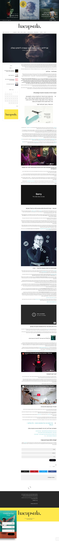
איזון (45, 32)
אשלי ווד (55, 181)
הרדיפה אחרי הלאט (11, 75)
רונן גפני (40, 210)
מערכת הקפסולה (51, 477)
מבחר (46, 337)
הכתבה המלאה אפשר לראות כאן (50, 297)
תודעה (41, 32)
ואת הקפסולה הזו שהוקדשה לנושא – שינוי (50, 435)
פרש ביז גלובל (34, 210)
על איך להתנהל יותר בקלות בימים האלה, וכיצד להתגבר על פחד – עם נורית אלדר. (45, 434)
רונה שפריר (54, 127)
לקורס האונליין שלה (35, 350)
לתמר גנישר (54, 270)
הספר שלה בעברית (47, 350)
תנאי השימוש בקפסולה (34, 503)
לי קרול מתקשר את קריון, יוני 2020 (51, 301)
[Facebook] (6, 20)
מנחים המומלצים (33, 139)
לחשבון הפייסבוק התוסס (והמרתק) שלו (45, 228)
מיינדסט (49, 414)
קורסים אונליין (36, 32)
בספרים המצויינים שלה (41, 139)
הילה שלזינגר (39, 414)
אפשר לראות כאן (37, 299)
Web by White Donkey (29, 519)
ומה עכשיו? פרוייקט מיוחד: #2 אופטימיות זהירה (9, 80)
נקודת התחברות (29, 127)
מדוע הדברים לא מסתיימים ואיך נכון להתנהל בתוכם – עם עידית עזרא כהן (46, 430)
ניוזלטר (19, 32)
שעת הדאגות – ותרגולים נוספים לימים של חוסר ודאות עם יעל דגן (47, 432)
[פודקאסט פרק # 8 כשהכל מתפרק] (29, 10)
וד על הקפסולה (35, 500)
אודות (21, 32)
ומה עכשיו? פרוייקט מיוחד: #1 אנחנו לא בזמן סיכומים (39, 338)
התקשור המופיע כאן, (53, 274)
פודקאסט (14, 32)
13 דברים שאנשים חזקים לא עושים (44, 347)
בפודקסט (25, 442)
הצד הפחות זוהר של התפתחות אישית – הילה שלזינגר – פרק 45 (39, 424)
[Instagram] (5, 20)
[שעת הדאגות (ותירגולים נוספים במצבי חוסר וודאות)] (49, 10)
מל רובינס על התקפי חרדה (10, 84)
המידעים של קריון (44, 271)
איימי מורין (48, 329)
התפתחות (49, 337)
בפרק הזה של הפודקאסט (30, 181)
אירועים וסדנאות (30, 32)
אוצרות (25, 32)
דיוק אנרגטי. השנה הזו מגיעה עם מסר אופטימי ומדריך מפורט (9, 71)
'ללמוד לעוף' (53, 139)
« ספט (17, 106)
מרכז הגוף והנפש (36, 141)
